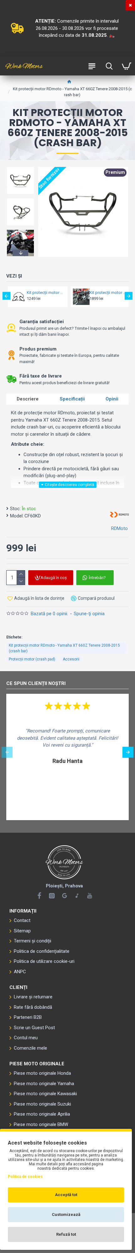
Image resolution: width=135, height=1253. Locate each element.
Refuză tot (66, 1234)
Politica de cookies (25, 1176)
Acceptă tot (66, 1194)
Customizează (66, 1214)
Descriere (28, 399)
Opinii (111, 399)
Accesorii (71, 659)
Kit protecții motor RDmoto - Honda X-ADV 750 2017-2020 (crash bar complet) (43, 292)
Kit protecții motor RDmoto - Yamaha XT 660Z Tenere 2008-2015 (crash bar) (64, 648)
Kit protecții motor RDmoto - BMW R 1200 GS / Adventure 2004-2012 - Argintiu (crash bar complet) (106, 292)
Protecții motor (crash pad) (32, 659)
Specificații (72, 399)
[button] (20, 168)
